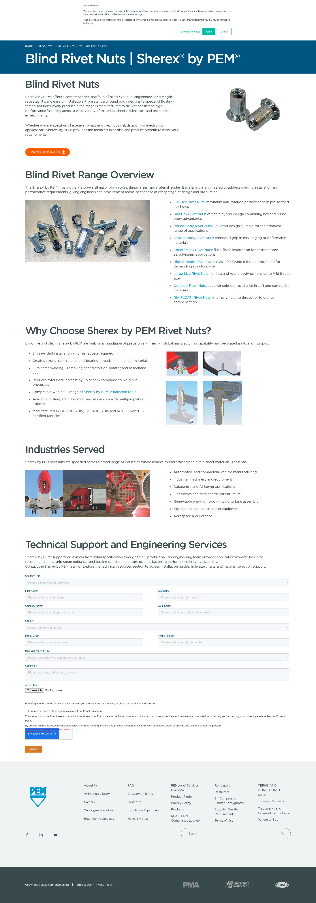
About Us (91, 785)
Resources (222, 792)
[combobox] (231, 833)
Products (177, 809)
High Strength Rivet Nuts (194, 262)
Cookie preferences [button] (190, 31)
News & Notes (137, 818)
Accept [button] (209, 31)
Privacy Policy (181, 803)
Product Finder (182, 796)
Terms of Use (224, 820)
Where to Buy (268, 819)
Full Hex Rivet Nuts (189, 202)
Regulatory (222, 785)
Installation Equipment (143, 810)
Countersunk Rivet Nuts (193, 250)
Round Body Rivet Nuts (193, 226)
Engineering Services (99, 818)
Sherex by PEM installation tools (110, 392)
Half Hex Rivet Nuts (189, 214)
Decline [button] (224, 31)
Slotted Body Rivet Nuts (193, 238)
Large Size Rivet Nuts (191, 274)
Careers (89, 802)
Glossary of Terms (140, 793)
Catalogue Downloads (100, 810)
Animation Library (97, 793)
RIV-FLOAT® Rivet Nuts (192, 297)
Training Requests (271, 801)
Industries (134, 802)
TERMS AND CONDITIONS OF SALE (271, 790)
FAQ (130, 785)
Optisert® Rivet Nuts (190, 286)
